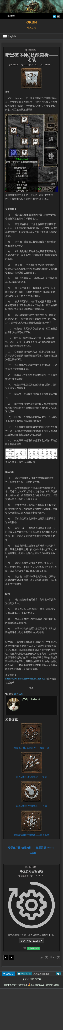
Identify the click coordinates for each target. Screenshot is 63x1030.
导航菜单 (12, 36)
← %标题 (31, 853)
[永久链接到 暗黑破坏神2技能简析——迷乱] (31, 78)
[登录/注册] (54, 16)
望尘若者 (24, 876)
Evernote (35, 948)
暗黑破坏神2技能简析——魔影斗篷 (31, 747)
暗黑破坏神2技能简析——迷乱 (31, 57)
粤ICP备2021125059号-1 (15, 985)
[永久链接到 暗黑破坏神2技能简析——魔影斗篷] (31, 733)
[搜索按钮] (58, 16)
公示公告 (32, 867)
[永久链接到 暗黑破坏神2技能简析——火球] (31, 791)
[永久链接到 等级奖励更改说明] (31, 905)
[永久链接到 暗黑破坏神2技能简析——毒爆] (31, 762)
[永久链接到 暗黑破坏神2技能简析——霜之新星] (31, 821)
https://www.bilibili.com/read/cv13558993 (26, 678)
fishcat (15, 65)
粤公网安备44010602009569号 (45, 985)
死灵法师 (18, 693)
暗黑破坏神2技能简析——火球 (31, 806)
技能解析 (32, 50)
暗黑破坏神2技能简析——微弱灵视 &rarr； (31, 847)
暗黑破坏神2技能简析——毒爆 (31, 777)
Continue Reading (31, 941)
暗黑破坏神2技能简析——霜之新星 (31, 835)
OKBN (31, 22)
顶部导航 (11, 16)
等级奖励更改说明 (31, 871)
